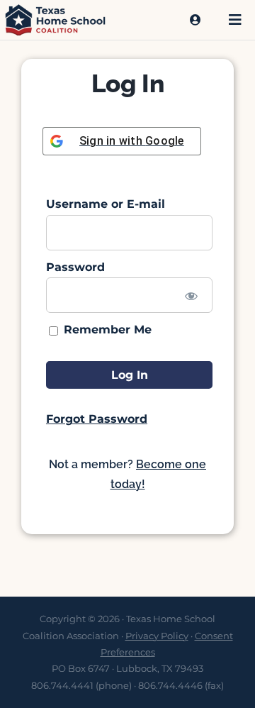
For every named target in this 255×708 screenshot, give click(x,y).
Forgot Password (96, 419)
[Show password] (191, 295)
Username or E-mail (105, 204)
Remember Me (106, 329)
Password (75, 267)
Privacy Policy (156, 635)
